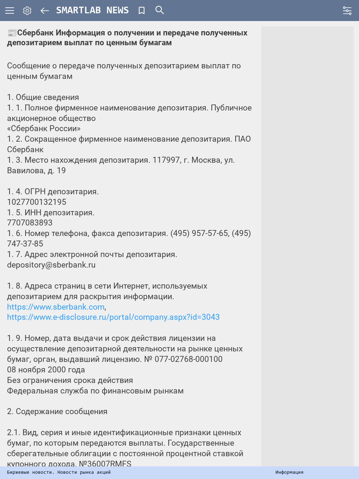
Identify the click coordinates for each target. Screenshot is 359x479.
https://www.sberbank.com (55, 307)
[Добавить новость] (142, 10)
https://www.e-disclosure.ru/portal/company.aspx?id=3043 (113, 317)
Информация (290, 472)
